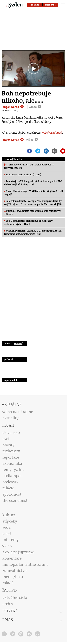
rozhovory (11, 451)
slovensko (11, 432)
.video (33, 107)
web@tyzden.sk (51, 133)
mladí (7, 582)
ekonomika (12, 463)
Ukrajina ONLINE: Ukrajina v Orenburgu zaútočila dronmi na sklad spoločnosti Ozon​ (32, 232)
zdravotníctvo (14, 570)
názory (8, 444)
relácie (8, 488)
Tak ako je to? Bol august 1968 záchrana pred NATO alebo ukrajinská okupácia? (33, 183)
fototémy (10, 539)
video (7, 545)
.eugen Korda (11, 107)
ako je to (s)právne (18, 552)
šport (7, 533)
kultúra (9, 515)
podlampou (12, 475)
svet (6, 438)
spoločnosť (11, 494)
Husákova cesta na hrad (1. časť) (22, 174)
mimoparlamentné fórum (25, 564)
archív (7, 603)
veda (6, 527)
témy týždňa (13, 469)
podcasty (10, 482)
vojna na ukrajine (17, 411)
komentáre (12, 558)
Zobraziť (18, 343)
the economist (14, 500)
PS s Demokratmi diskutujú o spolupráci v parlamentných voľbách (28, 222)
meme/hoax (13, 576)
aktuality (10, 418)
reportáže (10, 457)
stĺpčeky (9, 521)
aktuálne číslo (14, 597)
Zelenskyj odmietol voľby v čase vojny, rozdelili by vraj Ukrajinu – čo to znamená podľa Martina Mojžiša (33, 202)
